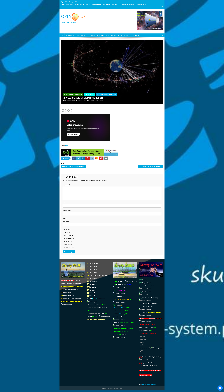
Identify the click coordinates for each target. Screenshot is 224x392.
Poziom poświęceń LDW (71, 289)
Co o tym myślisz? (89, 94)
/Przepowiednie (149, 286)
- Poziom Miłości (67, 292)
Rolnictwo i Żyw (120, 322)
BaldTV (67, 145)
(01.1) (126, 331)
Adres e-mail (67, 210)
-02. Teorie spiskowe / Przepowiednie (73, 94)
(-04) (140, 297)
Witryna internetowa (66, 220)
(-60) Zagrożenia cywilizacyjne (148, 333)
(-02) (140, 283)
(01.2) (131, 328)
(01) (114, 334)
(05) (114, 290)
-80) (141, 363)
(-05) (140, 303)
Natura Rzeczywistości (96, 299)
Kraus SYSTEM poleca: (67, 4)
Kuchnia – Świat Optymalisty (127, 4)
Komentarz (66, 185)
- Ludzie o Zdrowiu (118, 314)
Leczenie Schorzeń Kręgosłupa (82, 4)
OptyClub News (82, 100)
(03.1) (131, 299)
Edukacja (121, 305)
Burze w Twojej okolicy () (148, 327)
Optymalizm (115, 4)
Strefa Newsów (81, 35)
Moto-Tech (93, 316)
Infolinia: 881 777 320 (141, 4)
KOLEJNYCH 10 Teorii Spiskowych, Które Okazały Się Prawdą (74, 166)
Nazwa (65, 203)
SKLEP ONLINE (125, 35)
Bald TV (144, 384)
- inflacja (141, 342)
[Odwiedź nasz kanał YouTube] (101, 158)
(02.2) (126, 311)
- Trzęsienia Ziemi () (146, 330)
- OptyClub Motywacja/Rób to (121, 299)
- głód (141, 351)
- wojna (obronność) (145, 348)
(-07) (140, 312)
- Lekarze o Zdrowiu (119, 311)
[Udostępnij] (74, 158)
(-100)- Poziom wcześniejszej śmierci (150, 370)
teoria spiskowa (151, 384)
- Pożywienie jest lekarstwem (121, 328)
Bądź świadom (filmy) (148, 363)
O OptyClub (69, 35)
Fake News (145, 280)
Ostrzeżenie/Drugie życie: (149, 365)
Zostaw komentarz (98, 100)
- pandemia (142, 339)
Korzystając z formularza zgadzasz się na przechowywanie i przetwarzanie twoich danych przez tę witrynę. (69, 238)
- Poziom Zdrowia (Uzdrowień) (71, 298)
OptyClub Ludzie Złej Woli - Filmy (151, 357)
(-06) (140, 306)
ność (129, 322)
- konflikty (142, 345)
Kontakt (135, 35)
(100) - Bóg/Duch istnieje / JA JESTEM (72, 286)
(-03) (140, 292)
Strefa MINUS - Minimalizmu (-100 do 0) (106, 94)
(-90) (140, 365)
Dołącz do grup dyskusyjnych (98, 35)
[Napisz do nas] (106, 158)
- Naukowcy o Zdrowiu (119, 308)
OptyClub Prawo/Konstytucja (150, 297)
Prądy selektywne (96, 4)
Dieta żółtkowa (106, 4)
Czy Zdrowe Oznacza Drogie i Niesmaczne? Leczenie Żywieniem (151, 166)
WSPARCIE (114, 35)
